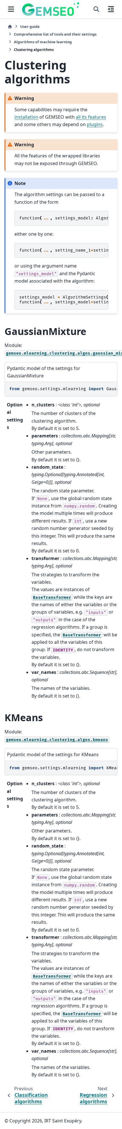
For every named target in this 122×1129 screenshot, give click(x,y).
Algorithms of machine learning (43, 41)
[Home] (10, 27)
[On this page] (110, 9)
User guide (30, 26)
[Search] (96, 9)
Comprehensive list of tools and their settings (55, 34)
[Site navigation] (11, 9)
